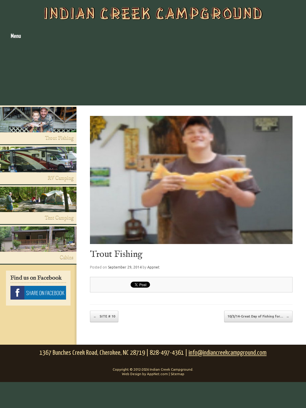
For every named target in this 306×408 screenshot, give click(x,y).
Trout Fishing (116, 254)
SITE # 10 (104, 316)
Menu (16, 36)
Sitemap (177, 374)
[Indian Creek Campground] (153, 13)
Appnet (153, 267)
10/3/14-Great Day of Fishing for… (258, 316)
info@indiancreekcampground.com (228, 352)
